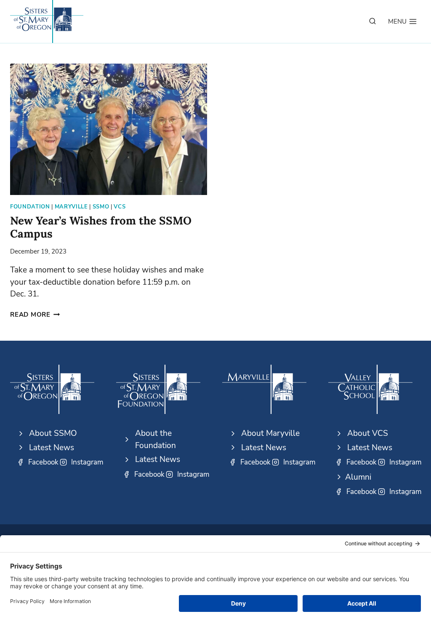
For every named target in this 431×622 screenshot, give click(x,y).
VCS (119, 207)
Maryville (71, 207)
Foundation (30, 207)
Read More (35, 314)
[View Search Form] (372, 21)
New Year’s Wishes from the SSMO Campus (101, 227)
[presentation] (108, 129)
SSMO (101, 207)
